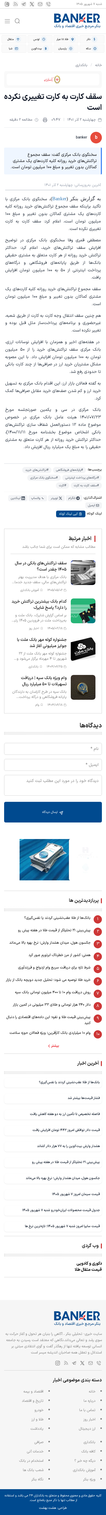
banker (81, 137)
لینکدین (16, 498)
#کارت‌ (62, 485)
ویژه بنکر (89, 1479)
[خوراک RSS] (15, 4)
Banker (59, 198)
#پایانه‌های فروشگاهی (69, 470)
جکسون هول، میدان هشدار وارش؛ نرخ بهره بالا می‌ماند (50, 942)
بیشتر (55, 1046)
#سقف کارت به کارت (86, 485)
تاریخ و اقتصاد (32, 1401)
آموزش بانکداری (84, 1470)
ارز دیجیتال (87, 1429)
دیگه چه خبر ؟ (84, 1461)
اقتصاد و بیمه (33, 1391)
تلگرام (71, 498)
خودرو (38, 1410)
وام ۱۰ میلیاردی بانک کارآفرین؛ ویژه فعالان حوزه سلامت (50, 1033)
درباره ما (89, 1401)
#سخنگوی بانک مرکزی (44, 477)
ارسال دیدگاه (50, 812)
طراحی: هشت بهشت (53, 1508)
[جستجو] (17, 21)
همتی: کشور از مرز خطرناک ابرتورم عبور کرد (60, 955)
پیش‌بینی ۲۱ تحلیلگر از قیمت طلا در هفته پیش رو (54, 930)
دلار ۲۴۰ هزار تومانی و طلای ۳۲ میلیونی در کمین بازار (52, 1005)
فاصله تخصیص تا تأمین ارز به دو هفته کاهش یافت (65, 1114)
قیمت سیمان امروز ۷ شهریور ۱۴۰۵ (76, 1194)
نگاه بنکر (37, 1479)
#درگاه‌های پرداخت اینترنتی (82, 477)
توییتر (54, 498)
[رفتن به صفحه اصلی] (77, 21)
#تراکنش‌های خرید (36, 470)
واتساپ (35, 498)
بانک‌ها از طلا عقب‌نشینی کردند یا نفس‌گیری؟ (57, 918)
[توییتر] (32, 4)
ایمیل (91, 505)
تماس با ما (87, 1410)
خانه (98, 65)
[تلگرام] (24, 4)
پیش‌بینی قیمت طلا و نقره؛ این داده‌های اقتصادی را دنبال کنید (48, 1020)
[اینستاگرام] (7, 4)
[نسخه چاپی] (45, 120)
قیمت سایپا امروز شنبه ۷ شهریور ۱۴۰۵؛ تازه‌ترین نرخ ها (62, 1226)
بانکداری (81, 65)
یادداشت (36, 1429)
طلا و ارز (37, 1419)
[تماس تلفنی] (48, 4)
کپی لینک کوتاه (68, 514)
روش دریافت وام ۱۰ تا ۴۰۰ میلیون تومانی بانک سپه (53, 992)
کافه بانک (88, 1451)
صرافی (38, 1442)
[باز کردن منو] (7, 21)
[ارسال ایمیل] (40, 4)
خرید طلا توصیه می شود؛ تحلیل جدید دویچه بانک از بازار (48, 980)
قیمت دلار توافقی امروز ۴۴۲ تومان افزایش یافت (66, 1130)
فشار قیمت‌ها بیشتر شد (84, 1098)
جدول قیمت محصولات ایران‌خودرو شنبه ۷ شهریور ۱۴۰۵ (61, 1210)
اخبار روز (89, 1419)
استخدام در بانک (31, 1461)
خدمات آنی (35, 1451)
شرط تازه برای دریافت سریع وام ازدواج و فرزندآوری (54, 967)
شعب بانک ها (33, 1470)
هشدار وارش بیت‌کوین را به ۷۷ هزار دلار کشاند (68, 1146)
